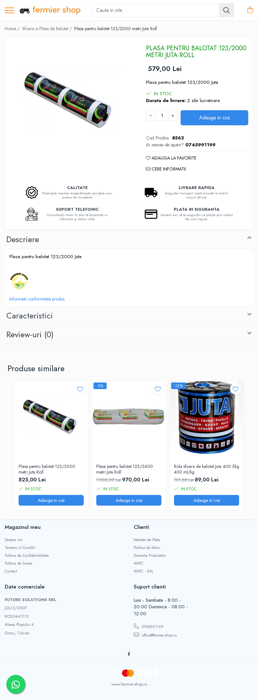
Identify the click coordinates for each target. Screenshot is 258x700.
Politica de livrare (18, 563)
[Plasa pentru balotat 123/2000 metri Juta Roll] (70, 102)
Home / (13, 28)
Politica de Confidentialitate (27, 555)
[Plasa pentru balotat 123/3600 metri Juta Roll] (129, 418)
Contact (11, 571)
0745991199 (152, 627)
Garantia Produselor (150, 555)
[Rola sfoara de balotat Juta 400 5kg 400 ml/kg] (207, 418)
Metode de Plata (147, 540)
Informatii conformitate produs (36, 299)
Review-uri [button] (29, 334)
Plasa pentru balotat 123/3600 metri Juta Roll (124, 469)
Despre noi (13, 540)
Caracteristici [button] (29, 316)
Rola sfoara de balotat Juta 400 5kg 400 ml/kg (206, 469)
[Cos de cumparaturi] (250, 10)
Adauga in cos (214, 117)
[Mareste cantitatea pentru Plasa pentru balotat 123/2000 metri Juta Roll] (172, 115)
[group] (70, 102)
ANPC (138, 563)
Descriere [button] (22, 239)
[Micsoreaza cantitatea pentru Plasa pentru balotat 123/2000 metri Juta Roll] (150, 115)
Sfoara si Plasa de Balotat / (47, 28)
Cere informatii (168, 169)
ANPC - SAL (143, 571)
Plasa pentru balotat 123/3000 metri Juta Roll (47, 469)
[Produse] (9, 11)
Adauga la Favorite (173, 158)
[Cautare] (226, 10)
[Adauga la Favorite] (80, 388)
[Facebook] (129, 654)
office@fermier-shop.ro (159, 635)
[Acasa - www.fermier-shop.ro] (50, 10)
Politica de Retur (147, 548)
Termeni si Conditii (20, 548)
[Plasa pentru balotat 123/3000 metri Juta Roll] (51, 418)
